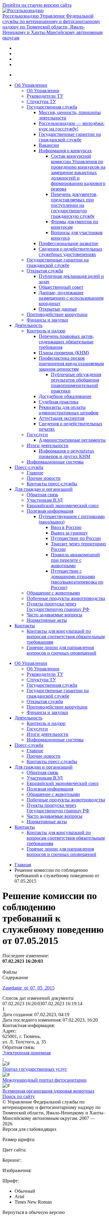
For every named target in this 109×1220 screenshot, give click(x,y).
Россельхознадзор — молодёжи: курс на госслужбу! (71, 126)
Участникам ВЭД (45, 500)
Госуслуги (37, 434)
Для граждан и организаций (44, 489)
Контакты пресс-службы (52, 483)
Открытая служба (45, 270)
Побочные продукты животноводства (66, 598)
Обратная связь (42, 494)
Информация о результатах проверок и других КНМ (66, 453)
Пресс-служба (29, 467)
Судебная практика (58, 401)
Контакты (25, 625)
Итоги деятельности (47, 445)
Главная (23, 864)
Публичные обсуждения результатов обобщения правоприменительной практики (76, 382)
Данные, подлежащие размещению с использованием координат (71, 298)
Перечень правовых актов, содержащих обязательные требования (66, 342)
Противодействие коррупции (57, 314)
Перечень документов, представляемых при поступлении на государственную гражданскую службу (74, 205)
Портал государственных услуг (34, 1069)
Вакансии (49, 145)
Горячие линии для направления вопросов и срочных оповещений (61, 650)
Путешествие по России (76, 538)
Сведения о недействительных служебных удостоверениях (70, 251)
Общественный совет (61, 287)
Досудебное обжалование (65, 396)
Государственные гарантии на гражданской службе (70, 137)
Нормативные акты (47, 620)
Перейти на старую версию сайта (36, 5)
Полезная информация (50, 511)
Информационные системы (55, 461)
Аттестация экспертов (61, 418)
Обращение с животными (53, 592)
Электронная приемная (26, 1052)
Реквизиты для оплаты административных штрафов (68, 410)
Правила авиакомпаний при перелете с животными (75, 560)
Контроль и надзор (46, 330)
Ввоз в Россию (66, 527)
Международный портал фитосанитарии (44, 1080)
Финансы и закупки (47, 319)
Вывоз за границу (69, 532)
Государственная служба (52, 107)
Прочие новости (44, 478)
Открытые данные (58, 309)
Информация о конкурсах (65, 150)
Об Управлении (31, 85)
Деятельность (28, 325)
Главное (35, 472)
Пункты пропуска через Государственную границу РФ (58, 606)
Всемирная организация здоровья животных (48, 1091)
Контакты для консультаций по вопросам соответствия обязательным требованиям (66, 637)
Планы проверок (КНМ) (64, 352)
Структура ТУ (41, 101)
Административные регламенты (72, 440)
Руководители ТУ (45, 96)
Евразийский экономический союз (62, 505)
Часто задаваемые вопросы (54, 614)
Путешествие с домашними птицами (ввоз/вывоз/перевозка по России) (77, 579)
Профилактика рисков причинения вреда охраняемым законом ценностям (71, 364)
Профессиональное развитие (68, 243)
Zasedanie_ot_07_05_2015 (28, 987)
